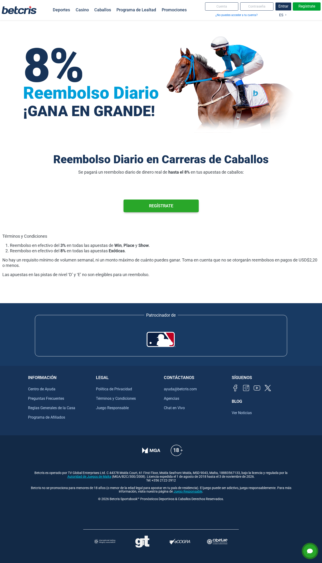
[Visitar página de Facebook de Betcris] (235, 388)
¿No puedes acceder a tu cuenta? (236, 15)
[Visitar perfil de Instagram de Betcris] (246, 388)
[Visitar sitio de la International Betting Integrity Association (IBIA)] (105, 541)
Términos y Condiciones (116, 398)
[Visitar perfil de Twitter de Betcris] (267, 388)
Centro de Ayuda (41, 389)
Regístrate (306, 6)
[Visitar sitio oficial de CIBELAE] (217, 541)
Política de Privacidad (114, 389)
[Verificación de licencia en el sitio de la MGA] (151, 450)
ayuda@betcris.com (180, 389)
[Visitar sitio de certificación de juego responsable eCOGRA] (179, 541)
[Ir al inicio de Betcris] (19, 10)
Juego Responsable (112, 408)
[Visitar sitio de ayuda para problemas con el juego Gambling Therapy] (142, 542)
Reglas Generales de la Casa (51, 408)
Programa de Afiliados (46, 417)
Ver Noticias (242, 413)
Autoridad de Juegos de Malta (89, 477)
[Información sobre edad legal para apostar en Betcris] (176, 450)
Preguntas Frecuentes (46, 398)
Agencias (171, 398)
